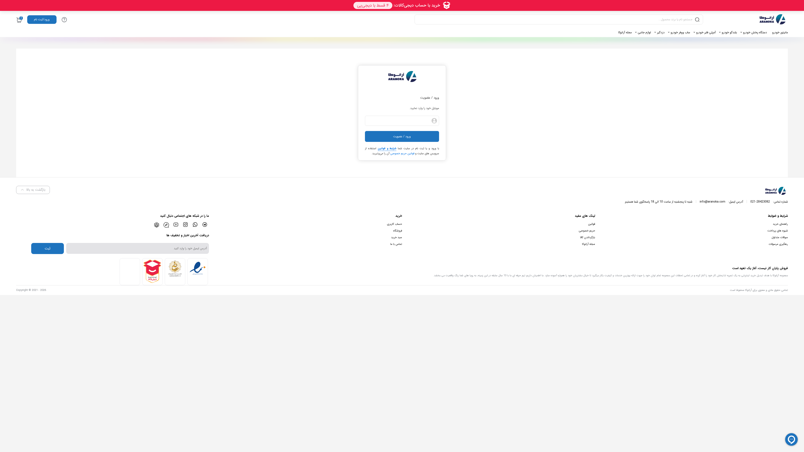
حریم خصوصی (587, 231)
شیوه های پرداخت (777, 231)
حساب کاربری (394, 224)
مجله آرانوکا (588, 244)
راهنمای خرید (780, 224)
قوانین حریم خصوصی (402, 153)
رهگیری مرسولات (778, 244)
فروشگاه (397, 231)
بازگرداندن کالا (587, 237)
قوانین (591, 224)
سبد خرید (396, 237)
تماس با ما (396, 244)
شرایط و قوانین (387, 148)
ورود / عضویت (402, 136)
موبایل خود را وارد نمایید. (424, 108)
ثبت (47, 248)
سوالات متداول (780, 237)
